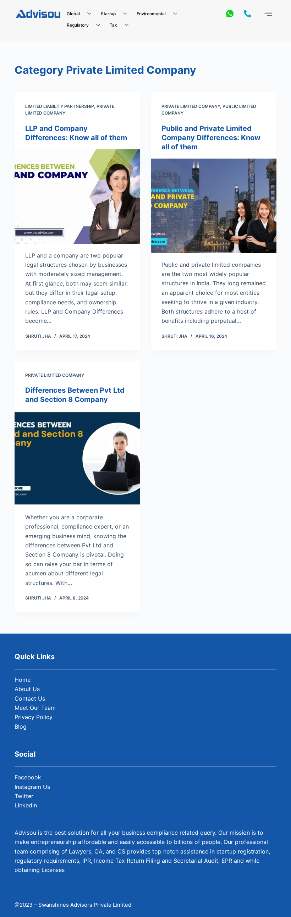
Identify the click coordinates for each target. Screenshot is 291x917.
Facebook (28, 777)
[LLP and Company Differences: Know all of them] (77, 196)
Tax (113, 25)
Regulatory (78, 25)
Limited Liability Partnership (59, 106)
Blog (21, 726)
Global (73, 13)
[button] (268, 14)
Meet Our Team (35, 707)
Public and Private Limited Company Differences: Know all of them (210, 137)
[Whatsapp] (230, 13)
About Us (27, 688)
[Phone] (247, 13)
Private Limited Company (190, 106)
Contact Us (30, 698)
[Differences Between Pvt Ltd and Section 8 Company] (77, 458)
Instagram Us (32, 786)
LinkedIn (26, 805)
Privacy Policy (34, 716)
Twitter (24, 796)
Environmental (151, 13)
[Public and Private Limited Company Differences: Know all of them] (213, 206)
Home (23, 679)
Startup (108, 13)
